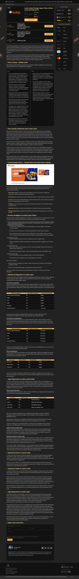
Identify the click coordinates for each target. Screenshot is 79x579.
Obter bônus (49, 26)
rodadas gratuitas (33, 197)
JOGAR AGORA (31, 19)
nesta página (14, 572)
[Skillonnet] (72, 567)
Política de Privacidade (63, 576)
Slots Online (54, 1)
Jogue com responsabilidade (10, 573)
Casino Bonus (67, 1)
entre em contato (15, 571)
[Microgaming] (65, 567)
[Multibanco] (62, 572)
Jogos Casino (48, 1)
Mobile (62, 1)
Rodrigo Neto (17, 547)
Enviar (9, 539)
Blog (71, 1)
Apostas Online (42, 1)
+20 (69, 571)
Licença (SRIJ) (27, 1)
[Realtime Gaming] (69, 567)
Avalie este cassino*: (10, 525)
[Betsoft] (62, 567)
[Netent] (67, 567)
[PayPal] (65, 572)
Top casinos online (34, 1)
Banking (58, 1)
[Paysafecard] (67, 572)
